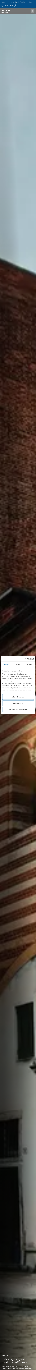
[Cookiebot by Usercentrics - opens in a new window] (25, 659)
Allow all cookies (18, 697)
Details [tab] (18, 664)
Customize (17, 703)
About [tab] (29, 664)
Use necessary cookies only (18, 709)
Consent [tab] (6, 664)
